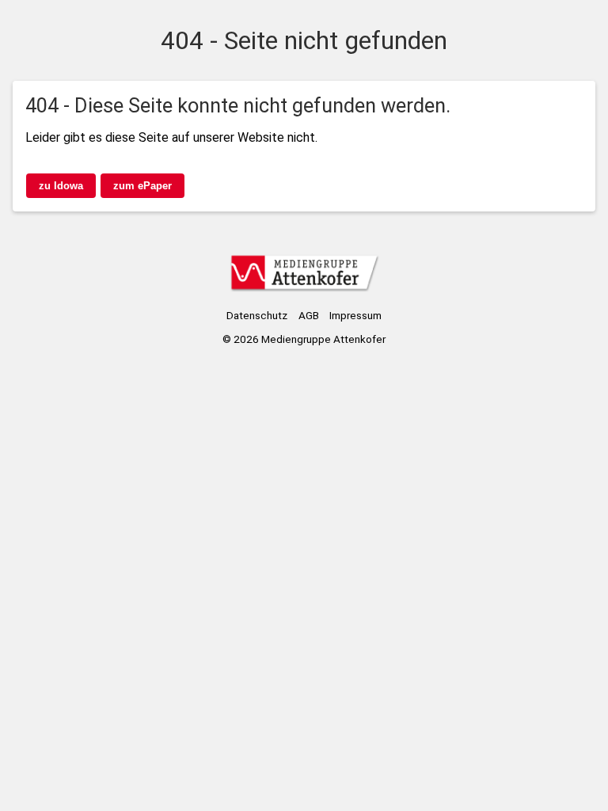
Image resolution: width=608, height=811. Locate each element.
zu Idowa (61, 186)
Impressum (355, 315)
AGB (308, 315)
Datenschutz (256, 315)
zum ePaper (142, 186)
